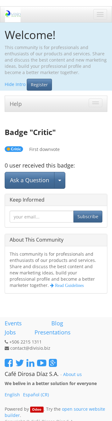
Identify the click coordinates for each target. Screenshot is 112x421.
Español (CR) (36, 395)
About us (72, 374)
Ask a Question (29, 180)
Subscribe (87, 216)
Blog (57, 323)
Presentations (52, 332)
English (12, 395)
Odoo (36, 409)
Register (39, 85)
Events (13, 323)
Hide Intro (15, 84)
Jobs (10, 332)
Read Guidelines (69, 285)
